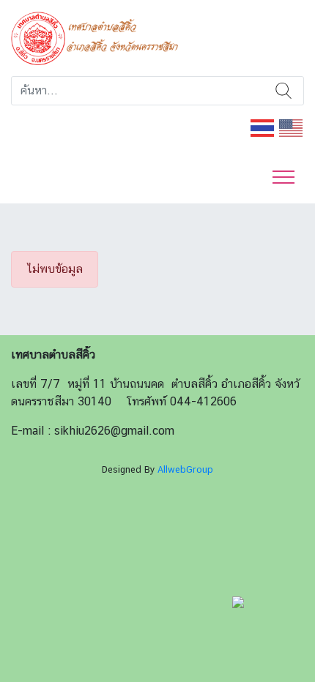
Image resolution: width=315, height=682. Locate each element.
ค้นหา (283, 91)
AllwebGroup (185, 469)
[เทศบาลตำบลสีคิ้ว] (100, 37)
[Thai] (263, 127)
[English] (291, 127)
